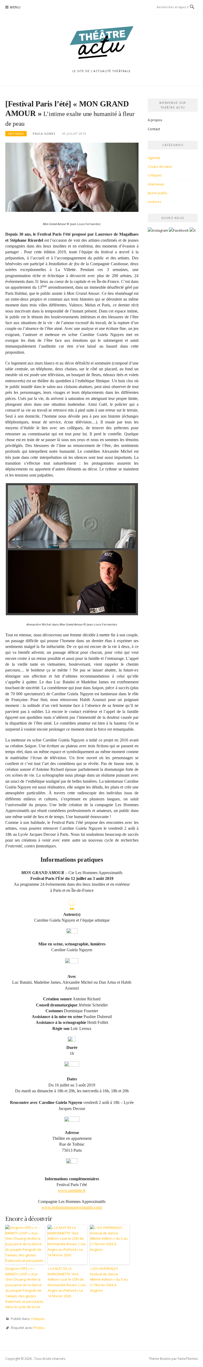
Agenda (154, 157)
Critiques (16, 134)
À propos (155, 120)
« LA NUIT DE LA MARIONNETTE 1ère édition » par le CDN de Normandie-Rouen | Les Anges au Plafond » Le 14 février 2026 (67, 1282)
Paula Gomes (44, 134)
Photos (39, 1327)
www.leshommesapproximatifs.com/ (71, 1207)
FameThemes (188, 1358)
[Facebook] (179, 232)
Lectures (155, 201)
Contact (154, 129)
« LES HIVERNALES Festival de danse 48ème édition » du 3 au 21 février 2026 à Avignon (109, 1279)
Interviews (156, 184)
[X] (193, 232)
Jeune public (157, 192)
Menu (15, 7)
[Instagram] (158, 232)
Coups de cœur (160, 166)
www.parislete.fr (72, 1190)
